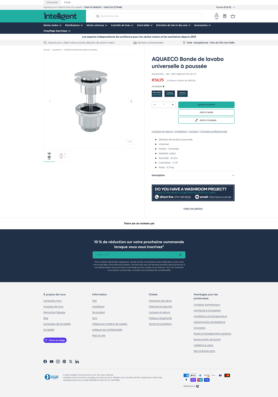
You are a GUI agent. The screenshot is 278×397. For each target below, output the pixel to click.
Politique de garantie (160, 318)
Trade (67, 2)
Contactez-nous (52, 300)
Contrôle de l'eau (120, 25)
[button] (233, 16)
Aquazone (56, 50)
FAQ (94, 300)
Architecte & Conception (207, 310)
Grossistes (199, 327)
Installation (98, 306)
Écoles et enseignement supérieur (212, 333)
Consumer (52, 2)
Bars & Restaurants (204, 351)
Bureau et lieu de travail (207, 339)
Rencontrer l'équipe (54, 312)
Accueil (46, 50)
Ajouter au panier (206, 104)
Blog (45, 318)
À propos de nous (53, 306)
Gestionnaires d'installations (209, 322)
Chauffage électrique (55, 30)
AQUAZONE (157, 74)
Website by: (191, 386)
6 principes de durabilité (57, 323)
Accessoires (201, 25)
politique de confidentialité (107, 329)
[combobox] (147, 16)
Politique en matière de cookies (109, 323)
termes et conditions (160, 323)
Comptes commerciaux (207, 304)
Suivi (94, 318)
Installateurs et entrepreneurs (210, 316)
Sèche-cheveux (95, 25)
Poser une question (193, 208)
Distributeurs (72, 25)
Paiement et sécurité (160, 306)
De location (98, 312)
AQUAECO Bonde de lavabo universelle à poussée (81, 50)
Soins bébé (143, 25)
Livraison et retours (159, 312)
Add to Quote (206, 112)
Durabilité (48, 329)
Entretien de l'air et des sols (171, 25)
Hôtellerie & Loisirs (203, 345)
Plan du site (98, 335)
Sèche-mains (50, 25)
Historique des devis (160, 300)
